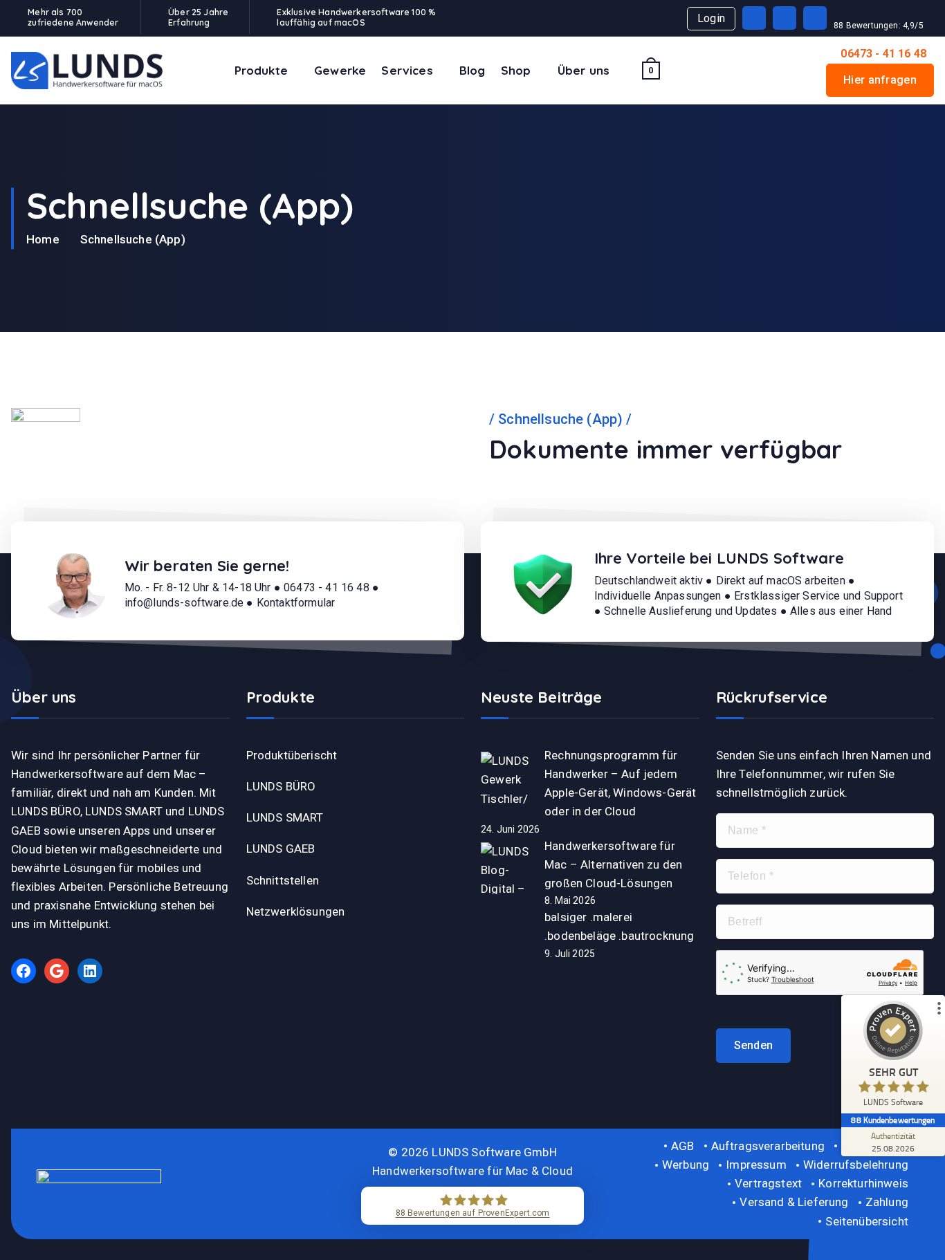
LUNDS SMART (285, 817)
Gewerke (340, 70)
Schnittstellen (282, 880)
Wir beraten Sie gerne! (207, 565)
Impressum (756, 1164)
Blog (472, 70)
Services (406, 70)
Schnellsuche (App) (132, 239)
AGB (683, 1146)
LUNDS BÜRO (281, 786)
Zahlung (886, 1202)
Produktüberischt (292, 755)
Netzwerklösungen (295, 911)
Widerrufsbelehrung (855, 1164)
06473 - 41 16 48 (883, 53)
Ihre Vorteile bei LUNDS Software (719, 558)
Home (42, 239)
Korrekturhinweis (863, 1183)
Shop (516, 70)
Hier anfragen (880, 79)
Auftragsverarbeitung (768, 1146)
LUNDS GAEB (280, 848)
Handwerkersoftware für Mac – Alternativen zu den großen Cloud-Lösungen (613, 864)
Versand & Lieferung (794, 1202)
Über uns (583, 70)
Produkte (261, 70)
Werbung (685, 1164)
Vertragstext (768, 1183)
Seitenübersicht (866, 1221)
